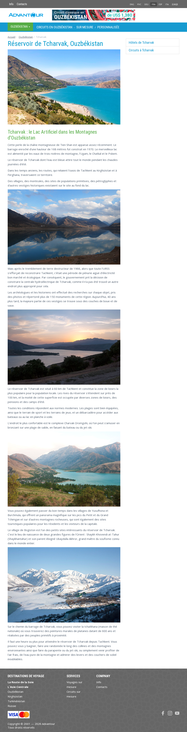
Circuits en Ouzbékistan (54, 27)
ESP (160, 4)
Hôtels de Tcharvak (141, 42)
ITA (167, 4)
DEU (146, 4)
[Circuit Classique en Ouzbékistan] (93, 15)
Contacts (22, 4)
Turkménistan (16, 701)
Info (11, 4)
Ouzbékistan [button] (19, 26)
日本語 (175, 4)
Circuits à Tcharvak (141, 50)
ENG (132, 4)
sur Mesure (84, 27)
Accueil (11, 37)
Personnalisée (108, 27)
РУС (139, 4)
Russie (12, 706)
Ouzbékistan (26, 37)
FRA (153, 4)
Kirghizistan (15, 696)
